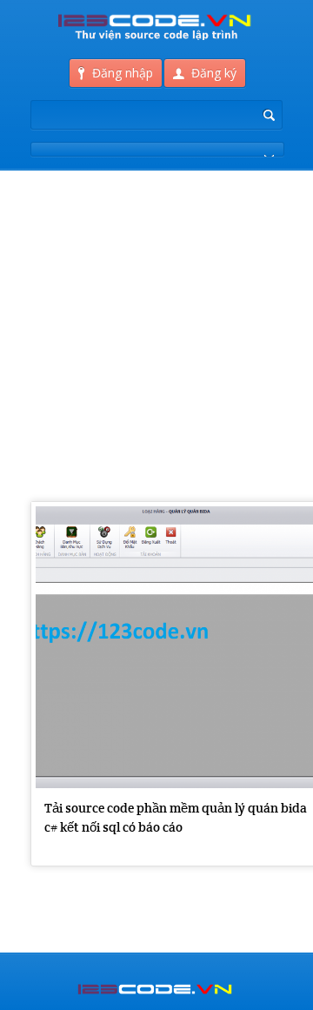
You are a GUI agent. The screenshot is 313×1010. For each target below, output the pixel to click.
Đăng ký (213, 72)
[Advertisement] (156, 243)
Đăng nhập (122, 72)
